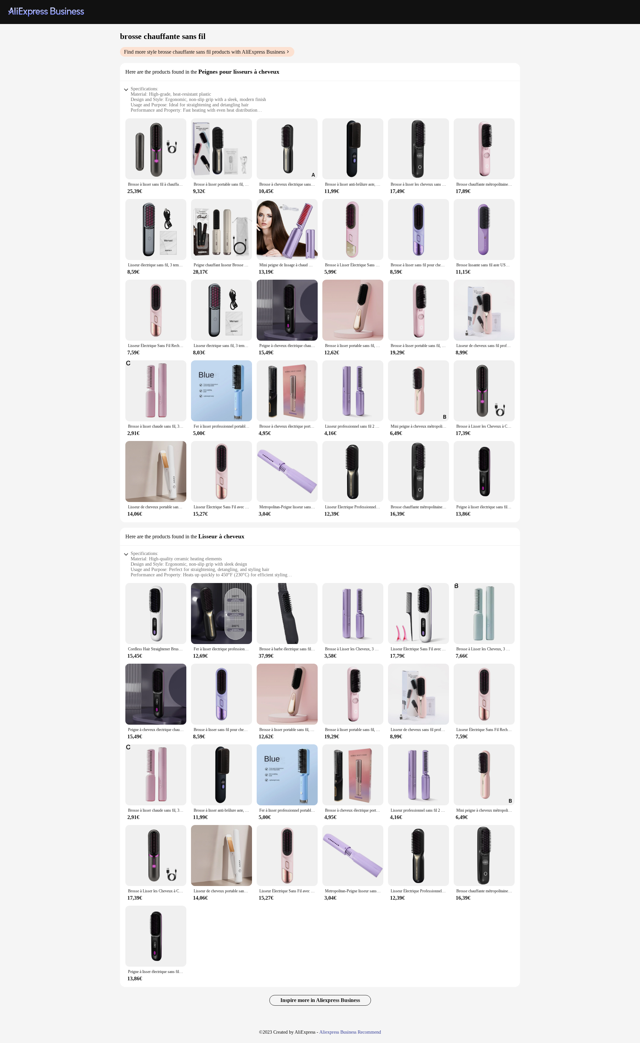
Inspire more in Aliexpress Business (320, 1000)
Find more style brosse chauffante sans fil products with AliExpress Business (204, 52)
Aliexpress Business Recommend (350, 1032)
